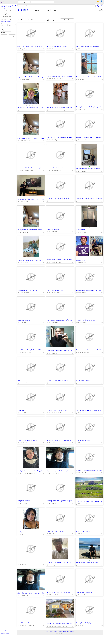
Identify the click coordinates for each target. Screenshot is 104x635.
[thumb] (21, 10)
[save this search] (101, 5)
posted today (5, 15)
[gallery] (24, 10)
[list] (18, 10)
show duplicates (6, 16)
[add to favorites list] (18, 49)
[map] (27, 10)
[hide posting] (43, 49)
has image (5, 13)
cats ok (4, 28)
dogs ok (4, 30)
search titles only (6, 11)
